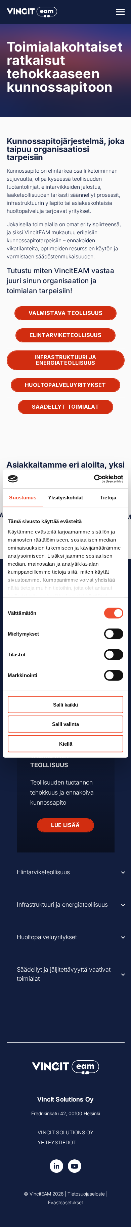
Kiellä (65, 743)
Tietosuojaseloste (86, 1194)
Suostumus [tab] (22, 497)
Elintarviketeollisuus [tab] (43, 872)
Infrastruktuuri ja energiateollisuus (65, 360)
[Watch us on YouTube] (74, 1166)
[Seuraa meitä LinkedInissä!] (56, 1166)
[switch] (113, 633)
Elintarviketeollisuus (65, 335)
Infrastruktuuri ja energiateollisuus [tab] (62, 904)
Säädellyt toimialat (65, 406)
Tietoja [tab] (108, 497)
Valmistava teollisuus (65, 313)
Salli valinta (65, 724)
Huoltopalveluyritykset (65, 385)
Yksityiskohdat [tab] (65, 497)
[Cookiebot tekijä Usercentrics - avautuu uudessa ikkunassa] (94, 479)
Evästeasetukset (65, 1202)
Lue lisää (65, 825)
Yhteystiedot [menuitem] (57, 1142)
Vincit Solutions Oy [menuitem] (65, 1132)
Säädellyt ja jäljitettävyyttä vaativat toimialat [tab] (64, 974)
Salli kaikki (65, 704)
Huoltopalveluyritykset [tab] (47, 936)
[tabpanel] (66, 766)
